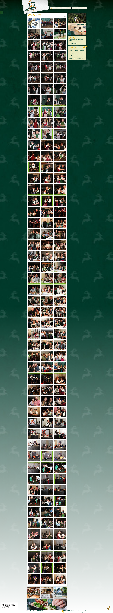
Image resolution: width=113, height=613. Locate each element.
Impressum (34, 610)
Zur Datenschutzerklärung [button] (6, 607)
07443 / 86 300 (78, 610)
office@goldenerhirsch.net (73, 43)
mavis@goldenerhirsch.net (83, 610)
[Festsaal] (47, 592)
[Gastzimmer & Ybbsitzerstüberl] (33, 592)
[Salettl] (60, 592)
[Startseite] (38, 14)
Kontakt (27, 610)
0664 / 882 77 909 (77, 612)
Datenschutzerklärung (40, 610)
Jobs (30, 610)
